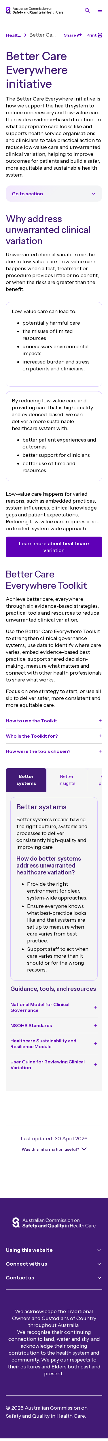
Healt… (13, 35)
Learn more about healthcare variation (54, 547)
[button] (54, 720)
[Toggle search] (87, 10)
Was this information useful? (50, 1149)
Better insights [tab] (66, 779)
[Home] (54, 1223)
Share (70, 35)
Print (91, 35)
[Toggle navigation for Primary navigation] (98, 10)
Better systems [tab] (26, 779)
